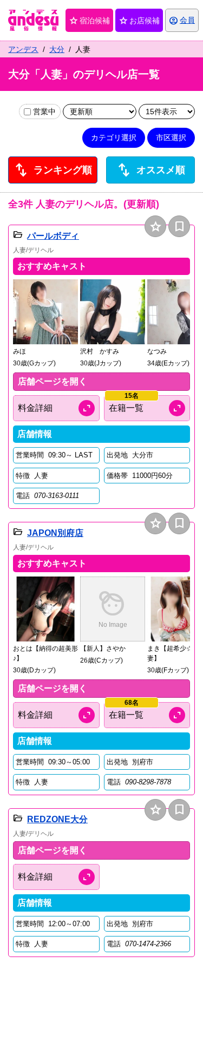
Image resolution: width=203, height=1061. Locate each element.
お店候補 (139, 21)
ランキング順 (52, 170)
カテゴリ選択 (113, 137)
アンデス (23, 49)
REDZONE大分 (57, 819)
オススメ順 (150, 170)
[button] (45, 323)
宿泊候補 (89, 21)
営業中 (44, 111)
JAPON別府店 (55, 533)
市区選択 (171, 137)
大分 (56, 49)
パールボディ (53, 235)
